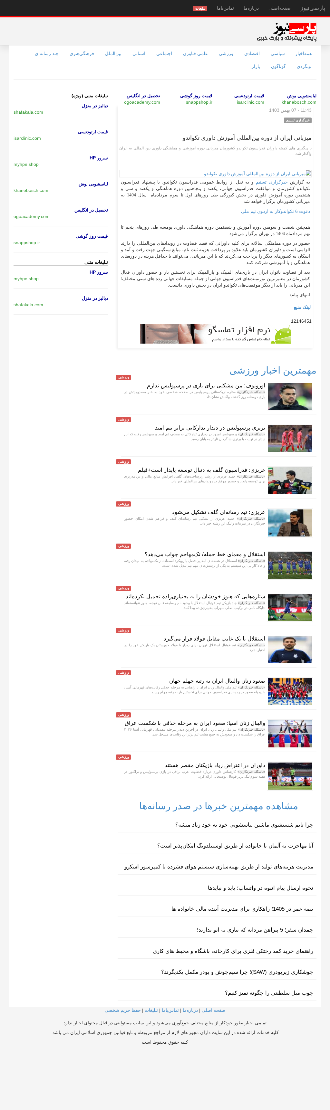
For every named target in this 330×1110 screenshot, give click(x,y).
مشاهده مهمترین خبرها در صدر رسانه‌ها (218, 806)
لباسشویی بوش (301, 95)
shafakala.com (28, 112)
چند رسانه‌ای (47, 53)
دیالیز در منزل (95, 105)
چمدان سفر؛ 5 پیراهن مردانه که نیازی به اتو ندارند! (255, 930)
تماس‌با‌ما (225, 8)
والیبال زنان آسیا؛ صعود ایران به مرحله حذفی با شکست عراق (195, 723)
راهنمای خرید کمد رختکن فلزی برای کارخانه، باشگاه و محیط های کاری (233, 951)
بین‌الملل (113, 53)
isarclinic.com (250, 102)
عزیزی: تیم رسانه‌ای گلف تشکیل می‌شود (218, 512)
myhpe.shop (26, 164)
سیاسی (278, 53)
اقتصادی (252, 53)
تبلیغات (151, 1010)
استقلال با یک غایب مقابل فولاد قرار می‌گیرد (214, 639)
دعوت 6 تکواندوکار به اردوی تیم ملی (275, 211)
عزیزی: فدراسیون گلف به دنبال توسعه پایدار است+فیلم (201, 470)
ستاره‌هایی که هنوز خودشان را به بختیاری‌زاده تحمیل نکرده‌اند (195, 596)
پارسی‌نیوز (312, 8)
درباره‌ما (251, 8)
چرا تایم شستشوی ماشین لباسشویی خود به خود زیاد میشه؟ (244, 825)
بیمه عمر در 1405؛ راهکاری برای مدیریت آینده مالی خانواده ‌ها (242, 909)
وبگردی (304, 66)
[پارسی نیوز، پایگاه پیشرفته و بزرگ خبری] (286, 31)
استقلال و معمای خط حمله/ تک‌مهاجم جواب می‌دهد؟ (205, 554)
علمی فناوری (195, 53)
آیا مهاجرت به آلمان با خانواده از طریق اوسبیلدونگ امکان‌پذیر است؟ (235, 846)
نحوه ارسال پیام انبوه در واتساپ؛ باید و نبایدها (260, 888)
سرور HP (99, 157)
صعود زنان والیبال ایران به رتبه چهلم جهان (217, 681)
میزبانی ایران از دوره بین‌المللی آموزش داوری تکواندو (247, 138)
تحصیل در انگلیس (143, 95)
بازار (256, 66)
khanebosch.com (299, 102)
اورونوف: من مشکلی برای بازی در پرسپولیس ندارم (206, 386)
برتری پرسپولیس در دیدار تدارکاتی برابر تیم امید (210, 428)
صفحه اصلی (213, 1010)
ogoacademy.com (142, 102)
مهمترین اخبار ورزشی (272, 370)
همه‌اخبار (303, 53)
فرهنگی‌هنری (82, 53)
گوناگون (278, 66)
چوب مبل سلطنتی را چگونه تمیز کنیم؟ (269, 993)
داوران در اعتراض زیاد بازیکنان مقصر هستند (215, 765)
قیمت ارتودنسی (249, 95)
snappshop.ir (199, 102)
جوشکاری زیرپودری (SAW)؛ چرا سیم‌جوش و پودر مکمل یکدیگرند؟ (237, 972)
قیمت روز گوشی (196, 95)
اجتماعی (164, 53)
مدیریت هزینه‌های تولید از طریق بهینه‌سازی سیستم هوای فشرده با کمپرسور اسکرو (218, 867)
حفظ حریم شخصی (123, 1010)
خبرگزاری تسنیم (271, 182)
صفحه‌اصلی (279, 8)
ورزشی (226, 53)
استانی (138, 53)
